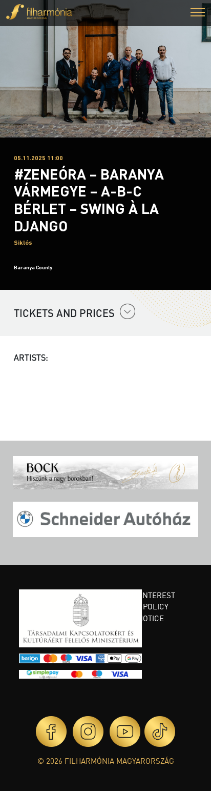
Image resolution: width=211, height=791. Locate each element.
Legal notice (138, 618)
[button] (198, 13)
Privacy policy (140, 606)
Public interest (143, 595)
